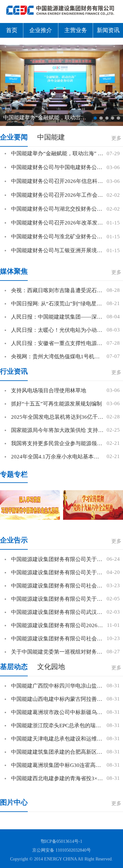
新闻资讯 (108, 30)
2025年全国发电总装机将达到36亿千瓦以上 (62, 417)
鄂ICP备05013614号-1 (61, 841)
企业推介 (40, 30)
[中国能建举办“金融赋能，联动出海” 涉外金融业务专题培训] (61, 85)
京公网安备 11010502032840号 (61, 850)
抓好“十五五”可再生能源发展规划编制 (56, 404)
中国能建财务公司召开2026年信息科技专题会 (65, 181)
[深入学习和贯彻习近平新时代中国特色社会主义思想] (30, 505)
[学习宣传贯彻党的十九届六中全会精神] (93, 505)
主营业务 (75, 30)
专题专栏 (14, 474)
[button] (95, 118)
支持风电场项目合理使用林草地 (48, 391)
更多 (116, 138)
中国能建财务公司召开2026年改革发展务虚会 (65, 223)
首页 (11, 30)
